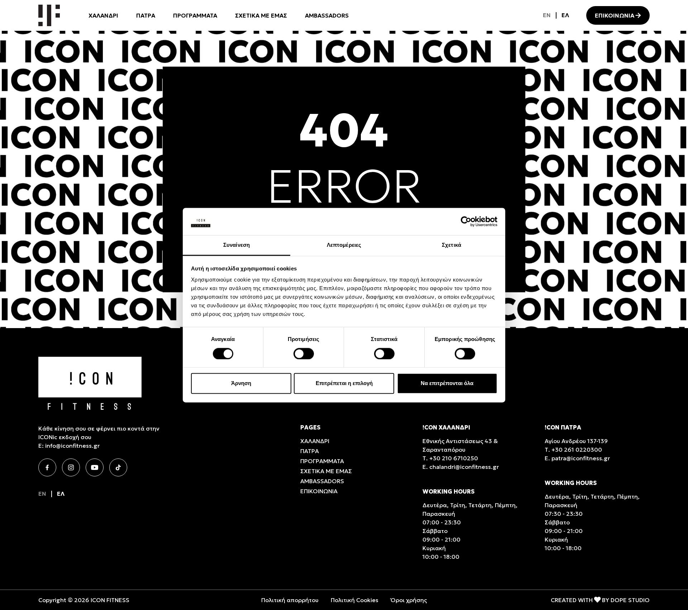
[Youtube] (95, 467)
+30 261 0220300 (576, 449)
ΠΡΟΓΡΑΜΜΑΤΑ (195, 15)
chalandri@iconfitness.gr (464, 466)
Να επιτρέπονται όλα (447, 383)
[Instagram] (71, 467)
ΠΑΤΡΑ (145, 15)
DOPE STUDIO (630, 600)
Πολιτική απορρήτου (290, 600)
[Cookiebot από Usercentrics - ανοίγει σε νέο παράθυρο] (466, 221)
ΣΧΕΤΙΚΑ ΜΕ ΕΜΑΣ (261, 15)
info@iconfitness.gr (72, 445)
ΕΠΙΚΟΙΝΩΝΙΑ (614, 15)
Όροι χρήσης (409, 600)
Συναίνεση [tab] (236, 245)
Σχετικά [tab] (451, 245)
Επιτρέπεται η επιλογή (344, 383)
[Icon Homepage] (49, 15)
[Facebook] (47, 467)
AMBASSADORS (327, 15)
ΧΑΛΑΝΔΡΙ (103, 15)
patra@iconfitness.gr (580, 458)
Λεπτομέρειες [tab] (344, 245)
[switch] (303, 353)
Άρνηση (241, 383)
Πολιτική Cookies (354, 600)
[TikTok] (118, 467)
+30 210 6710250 (453, 458)
